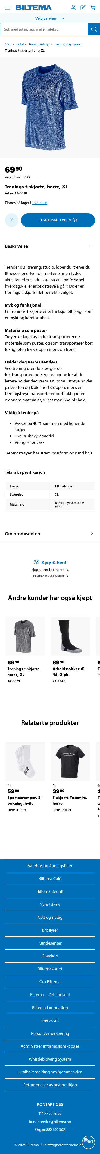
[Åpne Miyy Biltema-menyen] (73, 7)
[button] (50, 18)
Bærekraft (50, 1020)
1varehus (39, 202)
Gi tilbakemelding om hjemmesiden (50, 1072)
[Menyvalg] (8, 8)
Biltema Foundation (50, 1007)
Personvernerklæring (50, 1033)
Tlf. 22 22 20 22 (50, 1113)
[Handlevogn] (93, 7)
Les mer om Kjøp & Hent (48, 576)
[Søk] (94, 29)
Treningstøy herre (67, 44)
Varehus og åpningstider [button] (50, 865)
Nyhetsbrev (50, 904)
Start (8, 44)
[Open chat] (88, 1142)
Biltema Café (50, 878)
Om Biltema (50, 981)
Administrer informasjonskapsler (50, 1046)
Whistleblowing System (50, 1059)
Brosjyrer (50, 930)
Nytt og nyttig (50, 917)
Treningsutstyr (39, 44)
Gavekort (50, 956)
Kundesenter (50, 943)
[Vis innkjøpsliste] (83, 7)
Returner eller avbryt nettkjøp (50, 1085)
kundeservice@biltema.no (50, 1121)
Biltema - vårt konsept (50, 994)
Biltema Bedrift (50, 891)
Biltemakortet (50, 969)
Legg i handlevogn (55, 220)
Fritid (20, 44)
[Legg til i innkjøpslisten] (11, 220)
